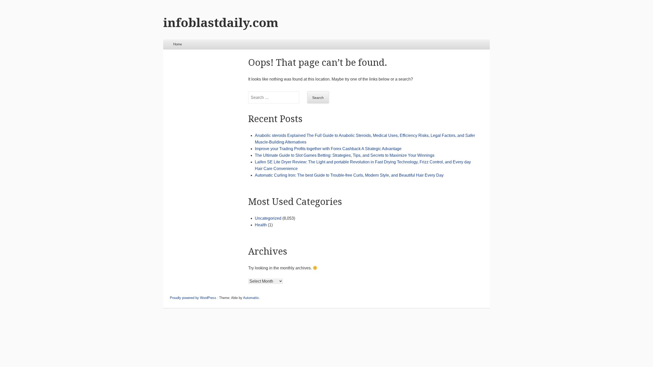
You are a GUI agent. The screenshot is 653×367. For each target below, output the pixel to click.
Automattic (251, 298)
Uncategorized (268, 218)
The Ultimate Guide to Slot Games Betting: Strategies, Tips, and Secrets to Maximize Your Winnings (344, 155)
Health (261, 225)
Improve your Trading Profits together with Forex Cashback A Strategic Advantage (328, 149)
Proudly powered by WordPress (193, 298)
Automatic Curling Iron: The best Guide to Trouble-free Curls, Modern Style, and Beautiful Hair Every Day (349, 175)
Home (177, 44)
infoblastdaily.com (220, 23)
